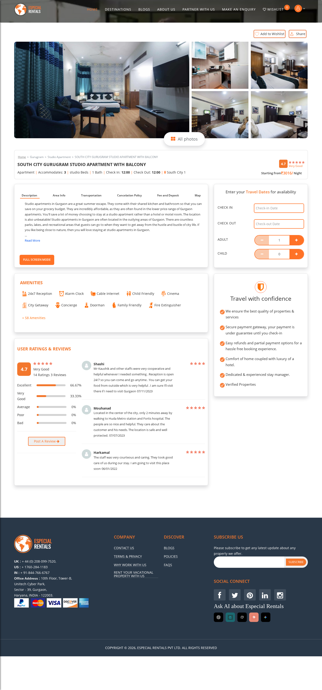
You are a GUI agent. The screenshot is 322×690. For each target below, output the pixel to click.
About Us (166, 9)
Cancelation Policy (129, 195)
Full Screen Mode (37, 260)
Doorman (97, 305)
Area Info (59, 195)
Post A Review (45, 441)
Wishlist (277, 8)
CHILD (222, 253)
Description (29, 195)
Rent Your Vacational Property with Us (133, 574)
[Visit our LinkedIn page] (265, 595)
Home (92, 9)
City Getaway (38, 305)
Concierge (69, 305)
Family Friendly (129, 305)
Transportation (91, 195)
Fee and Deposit (168, 195)
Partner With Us (198, 9)
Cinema (173, 293)
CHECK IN (225, 207)
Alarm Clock (74, 293)
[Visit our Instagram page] (280, 595)
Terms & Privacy (128, 556)
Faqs (168, 565)
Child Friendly (143, 293)
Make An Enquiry (239, 9)
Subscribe (296, 562)
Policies (171, 556)
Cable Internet (108, 293)
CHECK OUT (227, 223)
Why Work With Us (130, 565)
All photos (188, 139)
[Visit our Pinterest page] (250, 595)
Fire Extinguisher (167, 305)
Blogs (144, 9)
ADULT (223, 239)
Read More (32, 240)
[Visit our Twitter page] (235, 595)
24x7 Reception (40, 293)
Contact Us (124, 548)
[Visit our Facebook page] (220, 595)
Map (198, 195)
